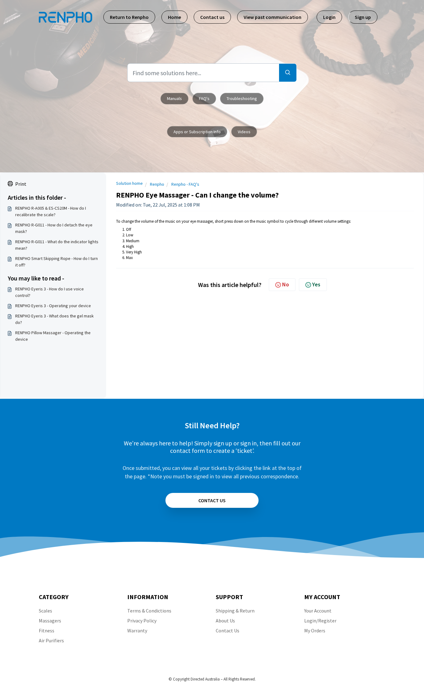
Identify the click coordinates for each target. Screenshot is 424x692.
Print (20, 184)
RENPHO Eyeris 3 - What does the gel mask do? (54, 319)
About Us (225, 620)
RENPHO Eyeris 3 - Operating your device (53, 305)
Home (174, 17)
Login (329, 17)
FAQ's (204, 98)
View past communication (272, 17)
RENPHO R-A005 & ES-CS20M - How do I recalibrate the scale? (50, 211)
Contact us (212, 17)
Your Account (318, 611)
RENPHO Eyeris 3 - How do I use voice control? (49, 292)
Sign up (363, 17)
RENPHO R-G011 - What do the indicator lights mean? (56, 245)
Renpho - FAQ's (185, 184)
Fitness (46, 630)
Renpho (157, 184)
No (285, 284)
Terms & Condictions (149, 611)
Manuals (174, 98)
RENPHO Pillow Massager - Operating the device (53, 336)
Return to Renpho (129, 17)
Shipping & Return (235, 611)
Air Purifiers (51, 640)
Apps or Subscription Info (197, 131)
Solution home (129, 183)
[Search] (288, 72)
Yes (316, 284)
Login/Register (320, 620)
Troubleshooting (242, 98)
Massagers (50, 620)
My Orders (314, 630)
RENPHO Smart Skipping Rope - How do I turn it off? (56, 262)
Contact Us (227, 630)
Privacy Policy (141, 620)
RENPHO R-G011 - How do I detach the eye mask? (53, 228)
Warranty (137, 630)
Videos (244, 131)
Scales (45, 611)
